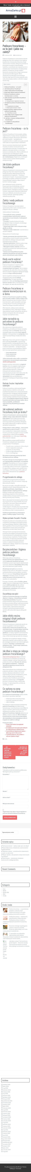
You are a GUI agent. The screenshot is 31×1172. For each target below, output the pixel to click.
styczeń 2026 (6, 1095)
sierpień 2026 (6, 1084)
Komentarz (6, 774)
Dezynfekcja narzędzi (12, 113)
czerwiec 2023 (7, 1120)
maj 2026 (5, 1088)
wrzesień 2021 (7, 1144)
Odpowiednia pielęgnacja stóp (11, 657)
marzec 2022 (6, 1133)
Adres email (6, 797)
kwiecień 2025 (7, 1111)
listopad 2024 (6, 1115)
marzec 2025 (6, 1113)
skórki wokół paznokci (9, 362)
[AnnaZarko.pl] (15, 10)
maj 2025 (5, 1110)
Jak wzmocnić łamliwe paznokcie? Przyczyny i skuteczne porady (8, 752)
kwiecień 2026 (7, 1090)
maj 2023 (5, 1122)
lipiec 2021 (6, 1148)
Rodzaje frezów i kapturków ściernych (15, 101)
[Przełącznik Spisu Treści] (25, 84)
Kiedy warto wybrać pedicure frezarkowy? (15, 92)
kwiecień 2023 (7, 1124)
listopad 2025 (6, 1099)
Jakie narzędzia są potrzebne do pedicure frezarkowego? (15, 98)
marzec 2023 (6, 1126)
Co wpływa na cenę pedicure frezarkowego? (12, 122)
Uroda (5, 739)
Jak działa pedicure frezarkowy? (13, 88)
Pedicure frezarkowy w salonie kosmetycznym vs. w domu (12, 95)
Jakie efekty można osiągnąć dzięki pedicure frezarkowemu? (13, 115)
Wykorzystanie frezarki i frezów (14, 107)
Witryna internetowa (8, 803)
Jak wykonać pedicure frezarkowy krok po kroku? (15, 103)
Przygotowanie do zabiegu (13, 106)
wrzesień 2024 (7, 1117)
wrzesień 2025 (7, 1102)
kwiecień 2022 (7, 1131)
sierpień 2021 (6, 1146)
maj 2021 (5, 1151)
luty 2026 (5, 1093)
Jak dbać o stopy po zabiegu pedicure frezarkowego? (14, 118)
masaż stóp (23, 436)
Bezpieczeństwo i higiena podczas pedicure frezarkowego (13, 110)
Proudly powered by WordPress (13, 1167)
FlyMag (12, 1168)
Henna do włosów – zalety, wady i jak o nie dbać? (16, 846)
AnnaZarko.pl (18, 55)
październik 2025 (7, 1101)
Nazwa (5, 791)
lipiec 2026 (6, 1086)
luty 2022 (5, 1135)
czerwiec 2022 (7, 1128)
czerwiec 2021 (7, 1149)
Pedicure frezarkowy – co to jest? (13, 87)
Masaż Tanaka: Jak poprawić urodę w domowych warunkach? (17, 6)
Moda (4, 890)
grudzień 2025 (7, 1097)
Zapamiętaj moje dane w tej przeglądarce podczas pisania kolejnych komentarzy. (14, 812)
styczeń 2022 (6, 1137)
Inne (4, 889)
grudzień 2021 (7, 1139)
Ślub (4, 894)
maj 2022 (5, 1130)
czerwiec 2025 (7, 1108)
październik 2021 (7, 1142)
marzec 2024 (6, 1119)
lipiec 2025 (6, 1106)
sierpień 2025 (6, 1104)
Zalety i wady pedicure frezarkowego (14, 90)
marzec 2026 (6, 1092)
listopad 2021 (6, 1140)
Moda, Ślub (6, 892)
